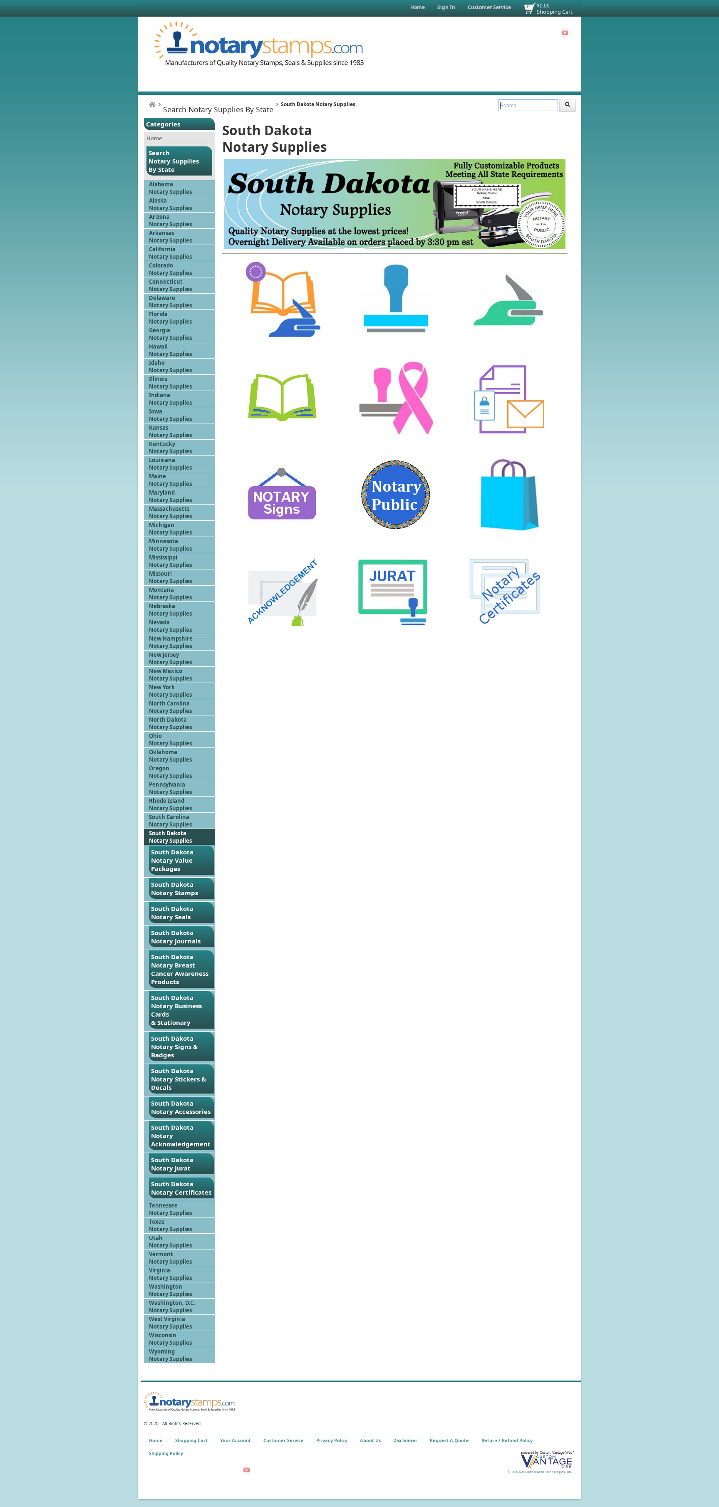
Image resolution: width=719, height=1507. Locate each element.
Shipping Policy (166, 1453)
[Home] (152, 104)
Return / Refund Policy (507, 1440)
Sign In (446, 7)
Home (417, 7)
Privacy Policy (331, 1440)
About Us (370, 1440)
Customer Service (489, 7)
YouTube (564, 33)
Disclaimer (405, 1440)
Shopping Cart (555, 11)
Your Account (235, 1440)
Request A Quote (449, 1440)
